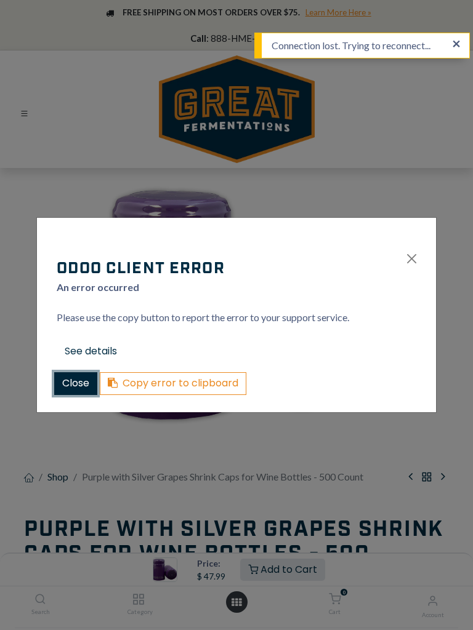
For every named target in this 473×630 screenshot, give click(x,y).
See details (91, 351)
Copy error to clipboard (180, 383)
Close (75, 383)
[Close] (411, 258)
